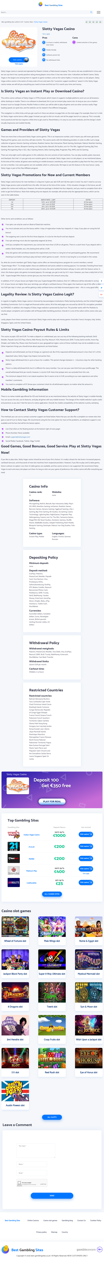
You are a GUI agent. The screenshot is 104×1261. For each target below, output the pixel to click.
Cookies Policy (95, 1220)
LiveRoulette (31, 883)
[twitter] (101, 287)
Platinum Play (31, 870)
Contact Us (81, 1220)
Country (65, 1232)
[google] (101, 294)
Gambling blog (67, 1220)
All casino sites (52, 894)
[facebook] (101, 280)
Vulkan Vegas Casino (32, 834)
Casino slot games (50, 1220)
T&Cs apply (19, 64)
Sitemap (54, 1232)
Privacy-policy (41, 1232)
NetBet (31, 858)
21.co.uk (32, 846)
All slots (52, 1117)
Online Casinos (33, 1220)
